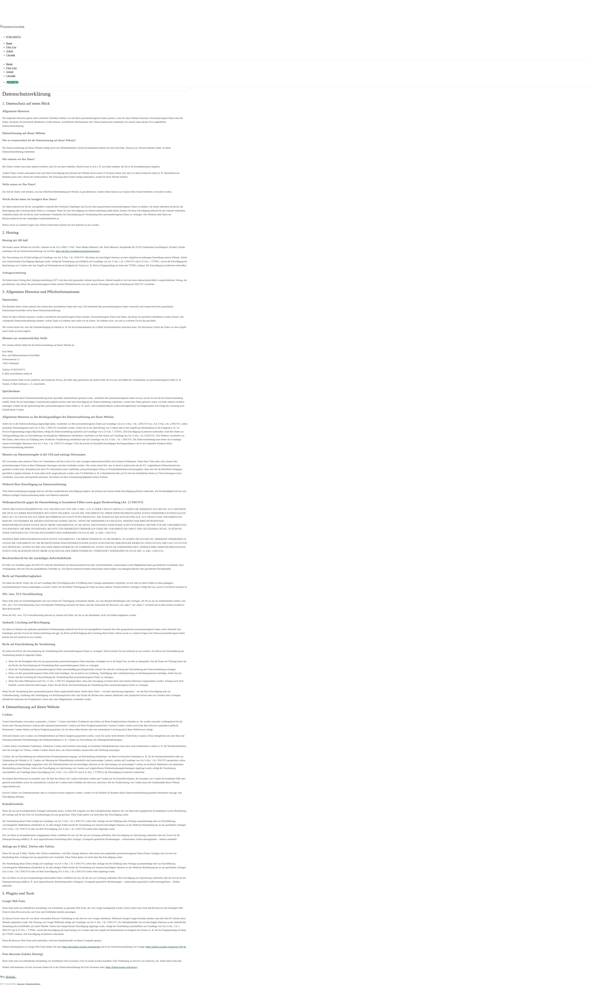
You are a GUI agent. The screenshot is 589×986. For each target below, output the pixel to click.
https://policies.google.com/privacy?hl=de (166, 946)
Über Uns (11, 47)
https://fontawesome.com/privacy (121, 967)
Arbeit (9, 51)
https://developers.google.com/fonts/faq (81, 946)
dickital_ (11, 976)
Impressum (21, 984)
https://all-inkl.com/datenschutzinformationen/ (78, 251)
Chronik (10, 55)
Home (9, 43)
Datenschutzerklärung (33, 984)
